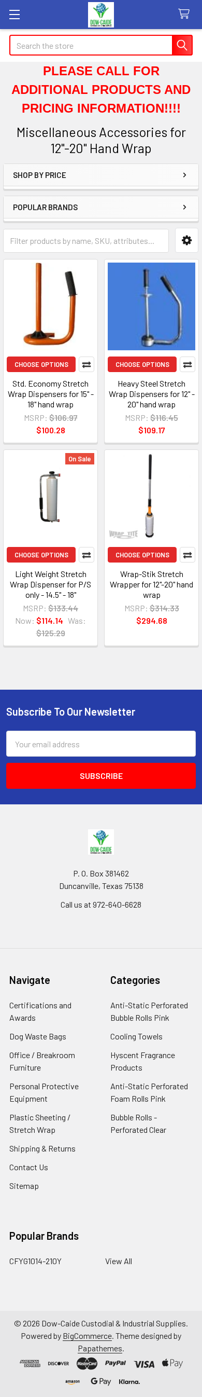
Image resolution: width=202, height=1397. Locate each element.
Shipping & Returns (42, 1148)
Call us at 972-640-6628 (101, 904)
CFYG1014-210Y (35, 1261)
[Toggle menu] (14, 14)
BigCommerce (87, 1335)
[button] (186, 240)
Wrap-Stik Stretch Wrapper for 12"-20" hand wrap (151, 584)
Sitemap (24, 1185)
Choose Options (41, 364)
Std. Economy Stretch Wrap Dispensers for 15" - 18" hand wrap (51, 393)
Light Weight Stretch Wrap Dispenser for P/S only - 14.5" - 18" (50, 584)
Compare (86, 364)
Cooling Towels (136, 1036)
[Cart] (186, 14)
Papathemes (100, 1348)
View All (118, 1261)
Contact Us (28, 1167)
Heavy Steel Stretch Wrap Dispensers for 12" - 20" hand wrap (152, 393)
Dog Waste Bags (37, 1036)
